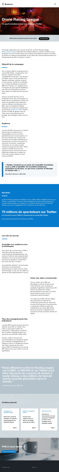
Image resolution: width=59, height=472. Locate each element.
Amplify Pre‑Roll (16, 109)
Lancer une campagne (9, 451)
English (34, 467)
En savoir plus (44, 38)
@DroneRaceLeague (9, 51)
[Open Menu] (55, 4)
